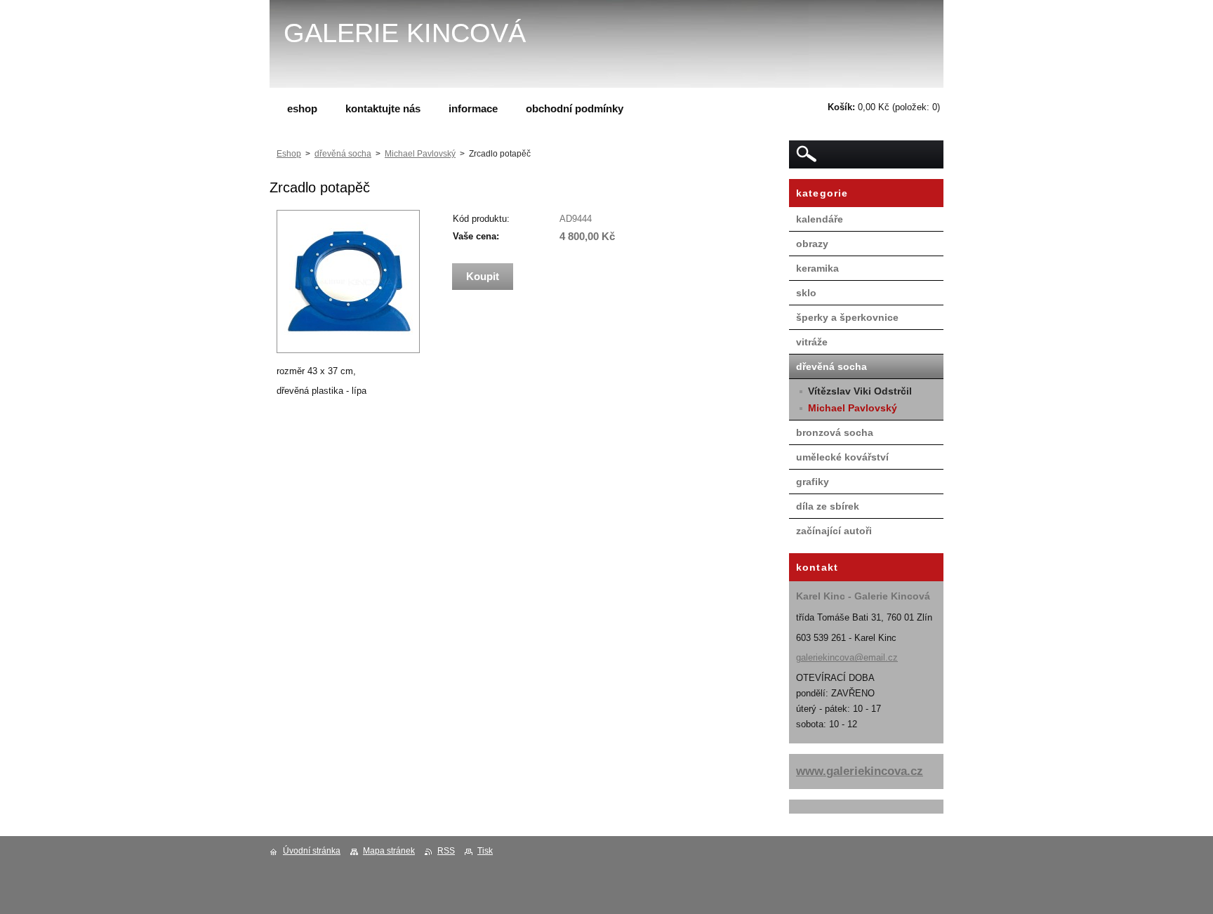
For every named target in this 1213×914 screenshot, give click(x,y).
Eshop (289, 154)
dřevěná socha (342, 154)
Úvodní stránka (311, 851)
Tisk (485, 851)
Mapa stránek (389, 851)
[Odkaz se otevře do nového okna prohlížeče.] (348, 350)
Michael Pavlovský (420, 154)
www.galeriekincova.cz (859, 771)
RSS (446, 851)
